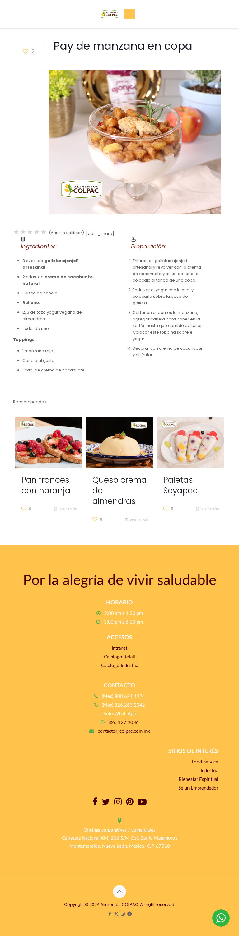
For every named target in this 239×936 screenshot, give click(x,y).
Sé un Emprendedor (198, 788)
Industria (209, 770)
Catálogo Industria (119, 665)
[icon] (129, 914)
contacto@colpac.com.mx (124, 731)
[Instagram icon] (122, 914)
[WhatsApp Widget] (221, 918)
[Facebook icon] (109, 914)
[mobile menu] (129, 14)
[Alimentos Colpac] (110, 14)
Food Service (205, 762)
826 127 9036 (123, 722)
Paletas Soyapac (180, 485)
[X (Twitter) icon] (116, 914)
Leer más (68, 509)
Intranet (119, 648)
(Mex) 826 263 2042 (123, 705)
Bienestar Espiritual (198, 779)
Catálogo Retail (119, 657)
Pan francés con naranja (45, 485)
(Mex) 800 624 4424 (123, 696)
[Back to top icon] (119, 891)
